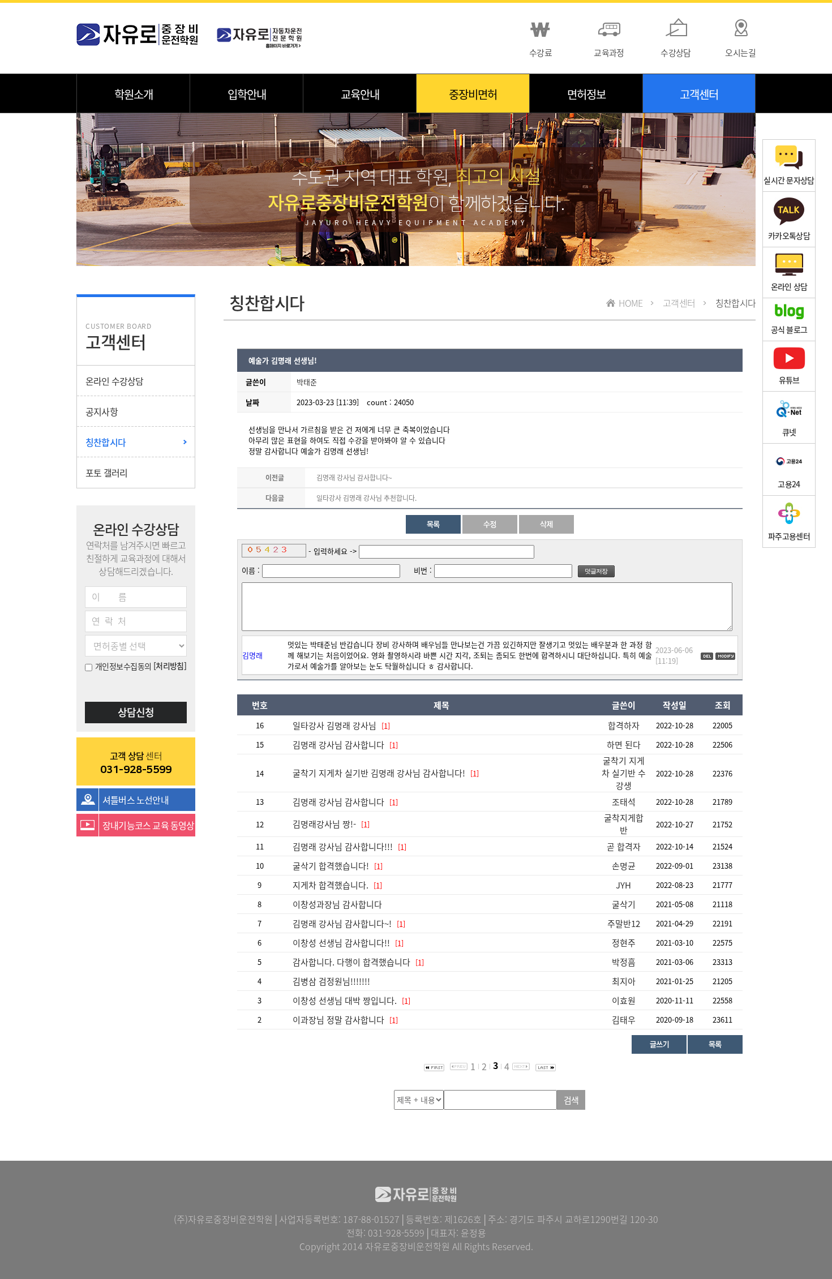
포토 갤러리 (106, 472)
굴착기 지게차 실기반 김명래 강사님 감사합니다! (379, 773)
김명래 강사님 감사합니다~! (342, 923)
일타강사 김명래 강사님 (334, 725)
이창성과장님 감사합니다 (337, 904)
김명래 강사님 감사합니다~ (354, 478)
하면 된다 (624, 745)
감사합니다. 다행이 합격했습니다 (351, 962)
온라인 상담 (789, 286)
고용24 (789, 484)
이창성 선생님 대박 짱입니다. (345, 1000)
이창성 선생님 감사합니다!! (341, 943)
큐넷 (789, 431)
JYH (623, 885)
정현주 (624, 943)
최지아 (624, 981)
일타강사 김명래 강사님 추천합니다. (366, 498)
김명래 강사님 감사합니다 (338, 745)
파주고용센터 (789, 536)
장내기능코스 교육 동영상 (148, 825)
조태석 (624, 802)
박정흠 (624, 962)
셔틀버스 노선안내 (135, 799)
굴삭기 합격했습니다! (332, 866)
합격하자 (624, 725)
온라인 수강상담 (114, 381)
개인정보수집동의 (123, 666)
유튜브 (789, 379)
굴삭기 (624, 904)
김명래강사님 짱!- (324, 824)
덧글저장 (596, 571)
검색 (571, 1100)
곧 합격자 (624, 846)
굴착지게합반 (624, 824)
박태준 (307, 381)
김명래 (252, 655)
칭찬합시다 (105, 442)
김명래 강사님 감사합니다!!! (343, 846)
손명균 (624, 866)
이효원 (624, 1000)
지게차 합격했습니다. (332, 885)
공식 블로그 (789, 329)
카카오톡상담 (789, 235)
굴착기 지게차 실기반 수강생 (624, 773)
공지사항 (101, 411)
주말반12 (623, 923)
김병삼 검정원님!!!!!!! (331, 981)
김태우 (624, 1020)
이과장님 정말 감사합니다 (338, 1020)
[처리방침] (170, 665)
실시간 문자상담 (789, 180)
